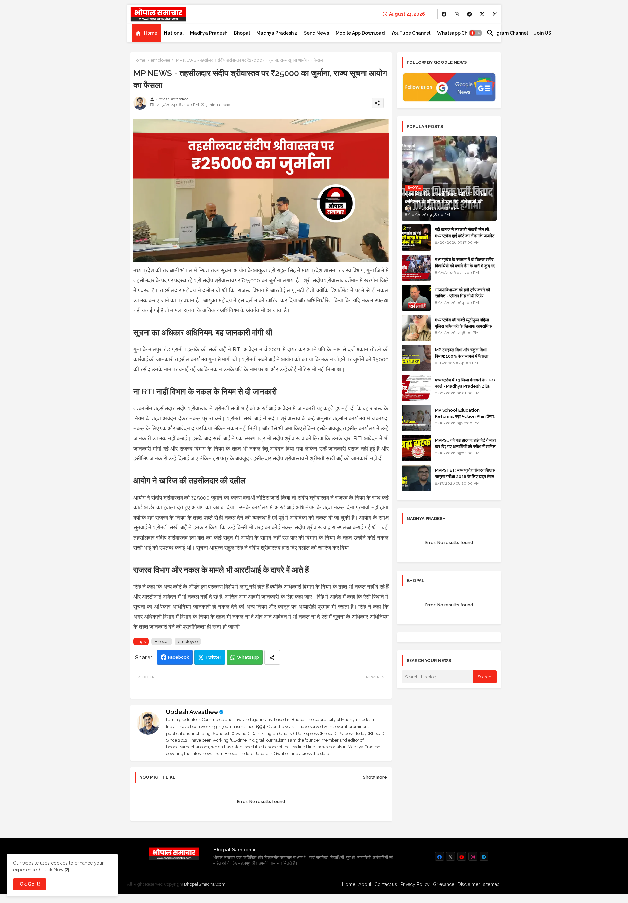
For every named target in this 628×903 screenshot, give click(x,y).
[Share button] (272, 657)
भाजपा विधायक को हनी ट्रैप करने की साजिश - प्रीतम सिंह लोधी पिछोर (462, 292)
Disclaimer (469, 884)
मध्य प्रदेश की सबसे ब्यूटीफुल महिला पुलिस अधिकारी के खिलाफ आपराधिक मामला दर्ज (463, 325)
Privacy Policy (415, 884)
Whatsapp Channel (458, 33)
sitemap (491, 884)
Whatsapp (248, 657)
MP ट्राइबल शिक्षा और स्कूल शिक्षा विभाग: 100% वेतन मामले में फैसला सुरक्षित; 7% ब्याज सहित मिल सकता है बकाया (463, 358)
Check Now (51, 869)
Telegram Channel (507, 33)
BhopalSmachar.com (205, 884)
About (364, 884)
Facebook (178, 657)
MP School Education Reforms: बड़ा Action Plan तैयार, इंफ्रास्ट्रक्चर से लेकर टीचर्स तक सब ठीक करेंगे (465, 419)
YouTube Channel (410, 33)
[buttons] (444, 14)
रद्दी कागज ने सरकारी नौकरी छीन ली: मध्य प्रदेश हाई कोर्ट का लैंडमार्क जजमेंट (464, 232)
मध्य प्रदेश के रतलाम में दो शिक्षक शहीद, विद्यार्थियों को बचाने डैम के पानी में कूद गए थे (465, 265)
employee (160, 60)
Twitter (213, 657)
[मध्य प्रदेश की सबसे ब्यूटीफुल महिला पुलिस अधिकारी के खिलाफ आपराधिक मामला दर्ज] (416, 328)
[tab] (146, 33)
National (173, 33)
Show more (375, 777)
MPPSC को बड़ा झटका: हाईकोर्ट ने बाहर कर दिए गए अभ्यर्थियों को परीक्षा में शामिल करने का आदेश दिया (465, 446)
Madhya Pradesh (208, 33)
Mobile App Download (360, 33)
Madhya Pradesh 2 (276, 33)
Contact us (386, 884)
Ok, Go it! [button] (30, 884)
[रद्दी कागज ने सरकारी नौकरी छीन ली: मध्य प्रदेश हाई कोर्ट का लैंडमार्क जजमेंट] (416, 237)
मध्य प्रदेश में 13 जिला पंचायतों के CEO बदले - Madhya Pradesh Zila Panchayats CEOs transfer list (465, 389)
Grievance (443, 884)
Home (150, 33)
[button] (475, 33)
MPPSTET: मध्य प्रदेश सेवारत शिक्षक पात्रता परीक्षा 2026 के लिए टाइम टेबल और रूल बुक (465, 476)
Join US (542, 33)
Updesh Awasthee (192, 711)
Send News (316, 33)
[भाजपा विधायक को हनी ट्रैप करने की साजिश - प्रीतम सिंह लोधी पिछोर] (416, 298)
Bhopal (242, 33)
